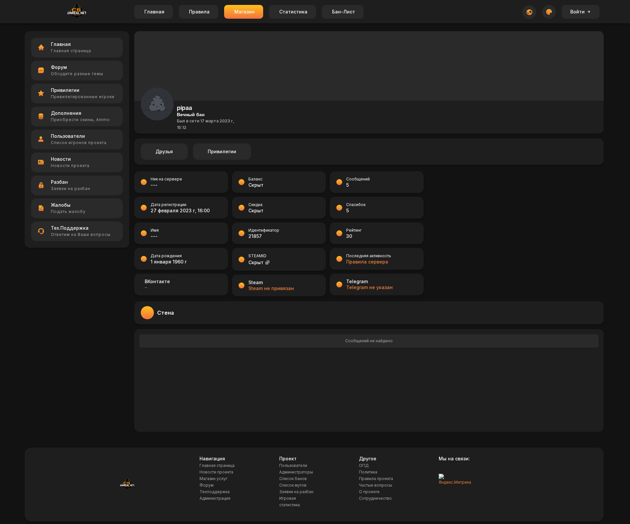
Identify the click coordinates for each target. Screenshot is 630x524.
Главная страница (217, 465)
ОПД (364, 465)
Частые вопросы (375, 485)
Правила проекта (376, 478)
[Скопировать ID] (267, 262)
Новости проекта (216, 472)
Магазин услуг (213, 478)
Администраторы (296, 472)
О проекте (369, 491)
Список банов (293, 478)
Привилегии (222, 151)
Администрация (215, 498)
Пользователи (293, 465)
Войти (577, 11)
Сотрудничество (375, 498)
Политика (368, 472)
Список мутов (292, 485)
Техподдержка (215, 491)
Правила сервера (367, 261)
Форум (207, 485)
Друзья (164, 151)
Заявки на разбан (296, 491)
